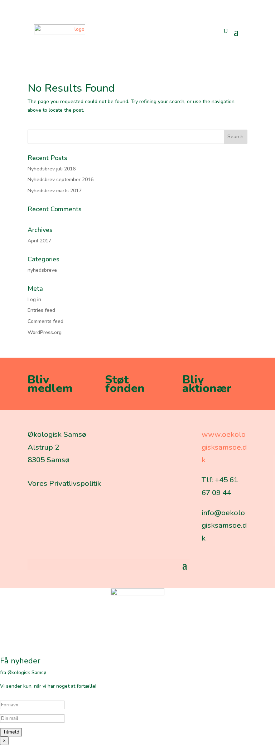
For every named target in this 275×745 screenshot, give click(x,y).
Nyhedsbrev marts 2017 (55, 190)
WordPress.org (45, 332)
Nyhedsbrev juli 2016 (52, 168)
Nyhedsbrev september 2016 (60, 179)
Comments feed (45, 321)
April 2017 (39, 240)
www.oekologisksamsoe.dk (224, 447)
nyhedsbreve (42, 270)
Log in (34, 299)
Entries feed (41, 310)
